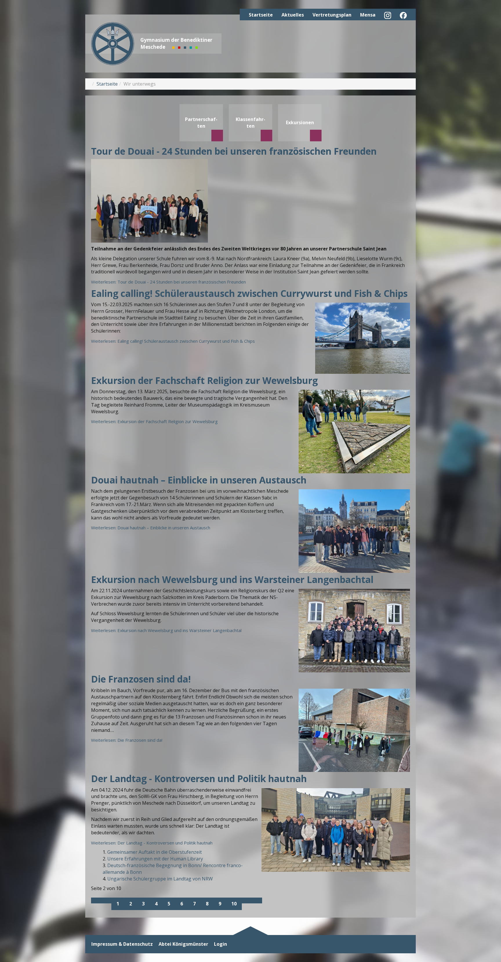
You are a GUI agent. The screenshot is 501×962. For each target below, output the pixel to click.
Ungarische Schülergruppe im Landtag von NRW (160, 879)
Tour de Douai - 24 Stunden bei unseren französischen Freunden (234, 151)
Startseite (261, 15)
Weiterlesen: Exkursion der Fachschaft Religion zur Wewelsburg (154, 421)
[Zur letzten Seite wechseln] (257, 900)
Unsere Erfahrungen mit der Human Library (155, 858)
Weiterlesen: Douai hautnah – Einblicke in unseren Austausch (150, 527)
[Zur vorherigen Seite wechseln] (106, 900)
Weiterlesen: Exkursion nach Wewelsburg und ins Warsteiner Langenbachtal (166, 630)
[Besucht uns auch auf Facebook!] (403, 15)
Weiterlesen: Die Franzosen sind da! (126, 740)
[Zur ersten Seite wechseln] (96, 900)
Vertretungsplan (332, 15)
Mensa (367, 15)
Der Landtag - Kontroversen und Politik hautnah (199, 778)
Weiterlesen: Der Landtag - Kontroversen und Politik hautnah (152, 843)
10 (234, 903)
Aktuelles (293, 15)
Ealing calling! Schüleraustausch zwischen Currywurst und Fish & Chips (249, 293)
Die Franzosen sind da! (141, 679)
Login (220, 944)
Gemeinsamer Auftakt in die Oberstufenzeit (154, 852)
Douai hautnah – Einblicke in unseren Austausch (198, 480)
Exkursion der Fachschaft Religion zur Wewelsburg (204, 380)
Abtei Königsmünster (183, 944)
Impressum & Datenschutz (122, 944)
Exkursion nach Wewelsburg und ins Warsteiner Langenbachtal (232, 579)
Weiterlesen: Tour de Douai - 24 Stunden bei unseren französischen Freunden (168, 282)
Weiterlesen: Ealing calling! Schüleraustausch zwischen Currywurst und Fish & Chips (173, 341)
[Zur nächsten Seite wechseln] (247, 900)
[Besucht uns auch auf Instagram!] (387, 15)
